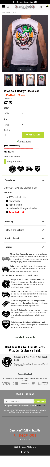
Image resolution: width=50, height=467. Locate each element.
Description (10, 180)
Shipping (9, 221)
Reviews (8, 246)
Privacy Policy (41, 406)
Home (3, 12)
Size (5, 119)
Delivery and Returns (14, 229)
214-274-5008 (27, 435)
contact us (32, 291)
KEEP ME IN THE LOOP (40, 401)
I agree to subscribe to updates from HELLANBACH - (25, 406)
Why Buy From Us (13, 238)
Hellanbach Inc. (23, 447)
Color (6, 107)
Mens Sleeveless (12, 12)
